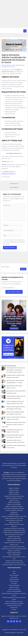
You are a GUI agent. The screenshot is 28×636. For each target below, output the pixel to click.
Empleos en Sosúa (8, 171)
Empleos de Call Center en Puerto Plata (14, 542)
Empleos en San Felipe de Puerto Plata (14, 496)
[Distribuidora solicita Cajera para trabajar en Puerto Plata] (3, 430)
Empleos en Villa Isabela (14, 502)
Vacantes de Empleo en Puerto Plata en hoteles (14, 564)
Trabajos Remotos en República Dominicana (14, 532)
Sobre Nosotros (14, 581)
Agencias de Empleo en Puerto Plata (14, 534)
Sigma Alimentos (20, 65)
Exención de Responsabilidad (14, 591)
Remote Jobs (14, 512)
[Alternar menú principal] (25, 30)
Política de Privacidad (14, 585)
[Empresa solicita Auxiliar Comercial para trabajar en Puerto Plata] (3, 436)
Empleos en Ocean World (14, 550)
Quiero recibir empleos (14, 292)
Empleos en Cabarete (14, 488)
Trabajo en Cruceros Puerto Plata (14, 560)
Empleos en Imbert (14, 490)
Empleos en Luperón (14, 492)
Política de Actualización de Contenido (14, 603)
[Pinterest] (14, 621)
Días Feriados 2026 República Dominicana (14, 508)
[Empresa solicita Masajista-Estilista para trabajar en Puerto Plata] (3, 412)
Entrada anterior (14, 183)
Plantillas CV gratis (14, 514)
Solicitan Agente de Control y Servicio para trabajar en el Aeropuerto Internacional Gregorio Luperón (15, 370)
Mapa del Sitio (14, 607)
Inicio (14, 571)
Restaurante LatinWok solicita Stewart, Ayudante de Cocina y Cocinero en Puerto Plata (14, 424)
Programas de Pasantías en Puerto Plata (14, 528)
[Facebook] (8, 621)
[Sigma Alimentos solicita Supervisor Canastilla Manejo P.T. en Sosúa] (3, 381)
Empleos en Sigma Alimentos (14, 552)
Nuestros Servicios (14, 579)
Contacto (14, 609)
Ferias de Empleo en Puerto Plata (14, 520)
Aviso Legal (14, 583)
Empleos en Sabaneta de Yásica (14, 498)
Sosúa (13, 65)
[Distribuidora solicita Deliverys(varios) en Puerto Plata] (3, 446)
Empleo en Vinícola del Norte (14, 538)
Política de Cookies (14, 587)
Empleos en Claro (14, 544)
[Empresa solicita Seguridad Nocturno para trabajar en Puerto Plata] (3, 407)
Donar (14, 573)
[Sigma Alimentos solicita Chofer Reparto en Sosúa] (3, 386)
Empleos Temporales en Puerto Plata (14, 518)
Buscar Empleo (5, 266)
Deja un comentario (6, 65)
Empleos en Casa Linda (14, 536)
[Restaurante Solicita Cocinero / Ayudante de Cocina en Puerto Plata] (3, 441)
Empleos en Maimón (14, 494)
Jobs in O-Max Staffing (14, 554)
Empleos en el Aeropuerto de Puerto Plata (14, 546)
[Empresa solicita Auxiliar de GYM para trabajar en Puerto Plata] (3, 418)
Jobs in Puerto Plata (14, 522)
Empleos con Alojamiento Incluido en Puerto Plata (14, 516)
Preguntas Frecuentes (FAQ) (14, 605)
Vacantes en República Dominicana (14, 510)
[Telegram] (20, 621)
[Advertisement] (14, 14)
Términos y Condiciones (14, 589)
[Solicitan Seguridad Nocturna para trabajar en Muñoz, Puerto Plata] (3, 401)
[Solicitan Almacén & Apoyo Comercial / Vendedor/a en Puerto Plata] (3, 397)
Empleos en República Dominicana (14, 506)
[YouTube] (17, 621)
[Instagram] (11, 621)
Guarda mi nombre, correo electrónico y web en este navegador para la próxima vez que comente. (14, 242)
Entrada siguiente (14, 187)
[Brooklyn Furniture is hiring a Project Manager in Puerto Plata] (3, 376)
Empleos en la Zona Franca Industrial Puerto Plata (14, 548)
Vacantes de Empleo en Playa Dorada (14, 562)
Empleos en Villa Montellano (14, 504)
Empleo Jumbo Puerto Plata (14, 540)
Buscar (23, 269)
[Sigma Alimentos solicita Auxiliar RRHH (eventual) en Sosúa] (3, 392)
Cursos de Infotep (14, 575)
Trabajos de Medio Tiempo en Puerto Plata (14, 530)
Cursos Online (14, 577)
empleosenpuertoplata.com (8, 173)
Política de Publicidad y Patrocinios (14, 601)
